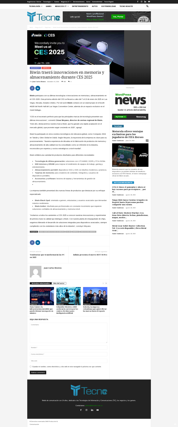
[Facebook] (137, 2)
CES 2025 (68, 232)
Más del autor (58, 283)
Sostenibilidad (97, 2)
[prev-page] (103, 283)
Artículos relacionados (41, 283)
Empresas (48, 27)
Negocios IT (65, 2)
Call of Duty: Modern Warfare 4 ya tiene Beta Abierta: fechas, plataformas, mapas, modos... (130, 215)
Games (56, 2)
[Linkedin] (145, 2)
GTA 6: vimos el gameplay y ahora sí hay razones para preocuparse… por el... (129, 189)
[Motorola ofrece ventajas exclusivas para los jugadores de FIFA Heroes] (130, 155)
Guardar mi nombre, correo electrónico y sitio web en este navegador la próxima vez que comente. (66, 367)
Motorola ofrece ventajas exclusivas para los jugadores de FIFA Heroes (127, 134)
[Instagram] (141, 2)
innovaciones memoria (88, 232)
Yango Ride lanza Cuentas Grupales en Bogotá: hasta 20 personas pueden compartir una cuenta (129, 202)
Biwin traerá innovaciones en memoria (52, 232)
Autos (88, 2)
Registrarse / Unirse (34, 2)
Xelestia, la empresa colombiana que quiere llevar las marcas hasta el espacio (95, 309)
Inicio (31, 27)
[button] (147, 6)
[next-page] (106, 283)
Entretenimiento (78, 2)
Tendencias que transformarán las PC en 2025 (47, 256)
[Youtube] (149, 2)
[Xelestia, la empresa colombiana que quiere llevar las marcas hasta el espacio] (95, 296)
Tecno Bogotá (108, 2)
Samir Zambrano (118, 140)
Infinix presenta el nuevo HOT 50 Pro (90, 255)
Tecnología (47, 2)
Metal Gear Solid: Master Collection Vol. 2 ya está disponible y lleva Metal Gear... (129, 228)
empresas (76, 232)
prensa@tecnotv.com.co (93, 405)
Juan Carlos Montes (39, 81)
